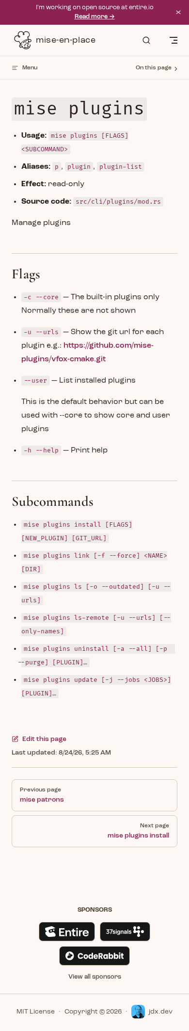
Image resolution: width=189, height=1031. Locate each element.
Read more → (95, 17)
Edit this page (44, 739)
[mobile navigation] (173, 40)
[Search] (146, 40)
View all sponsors (94, 977)
